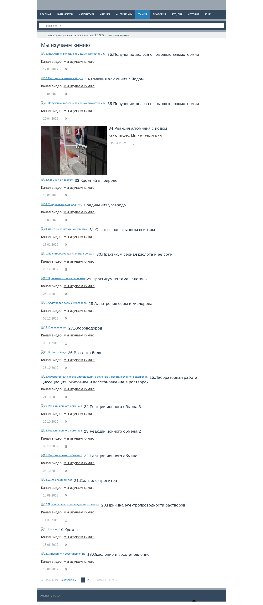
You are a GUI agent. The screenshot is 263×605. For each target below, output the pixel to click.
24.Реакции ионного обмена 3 (112, 406)
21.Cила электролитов (95, 480)
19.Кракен (68, 529)
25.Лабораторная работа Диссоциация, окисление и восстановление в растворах (119, 379)
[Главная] (40, 35)
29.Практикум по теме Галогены (117, 279)
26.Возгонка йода (84, 352)
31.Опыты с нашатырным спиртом (122, 229)
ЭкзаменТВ (46, 595)
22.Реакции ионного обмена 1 (112, 456)
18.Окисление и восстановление (118, 554)
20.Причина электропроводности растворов (143, 505)
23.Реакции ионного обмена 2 (112, 431)
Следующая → (68, 580)
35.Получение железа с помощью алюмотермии (153, 54)
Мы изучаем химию (79, 61)
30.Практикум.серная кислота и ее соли (134, 254)
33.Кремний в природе (96, 180)
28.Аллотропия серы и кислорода (120, 303)
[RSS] (93, 45)
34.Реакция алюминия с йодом (114, 79)
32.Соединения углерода (102, 205)
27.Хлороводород (85, 328)
